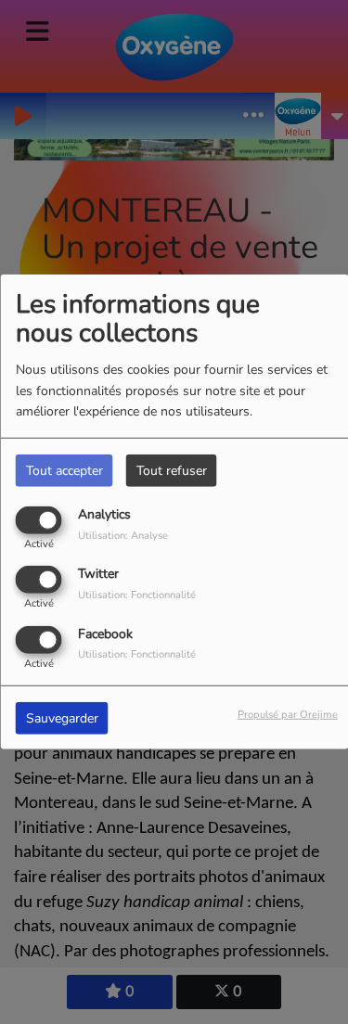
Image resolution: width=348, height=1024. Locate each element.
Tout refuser (171, 471)
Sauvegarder (62, 717)
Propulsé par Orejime (288, 714)
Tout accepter (64, 471)
